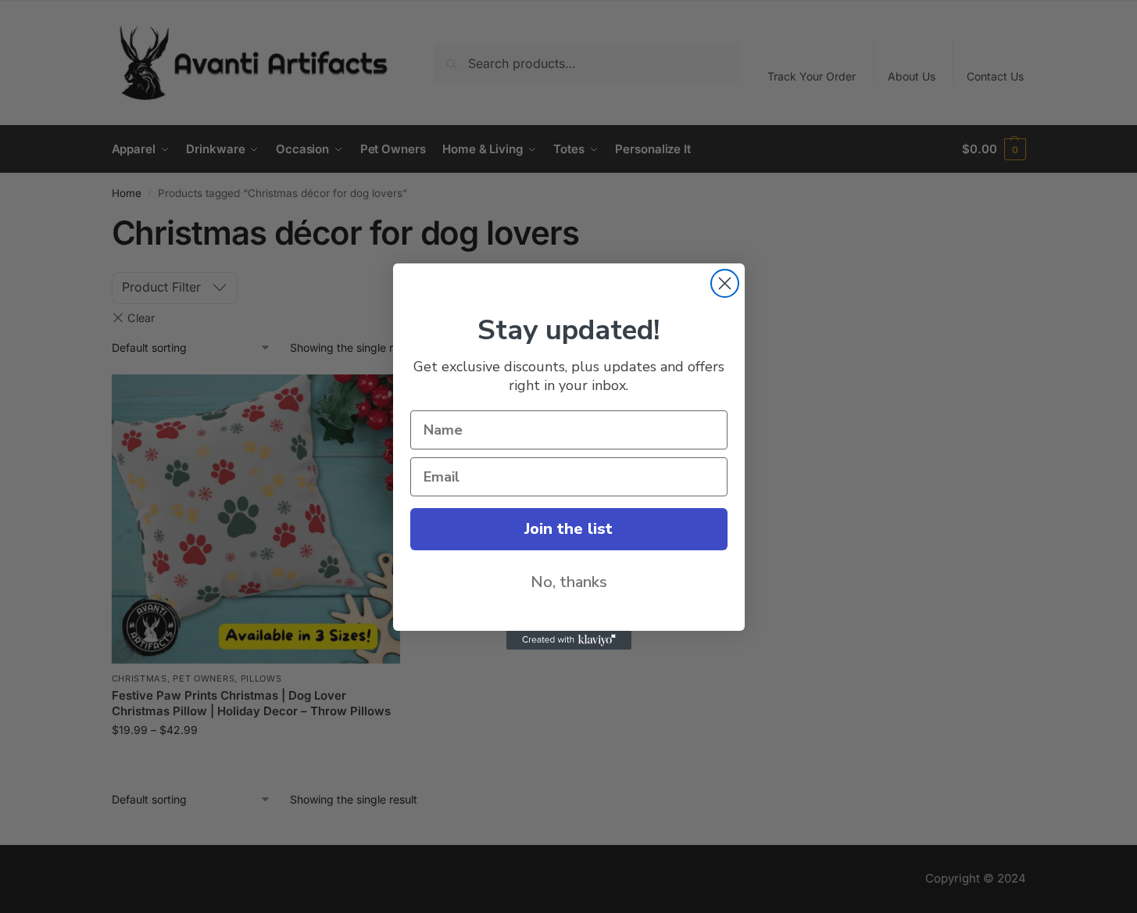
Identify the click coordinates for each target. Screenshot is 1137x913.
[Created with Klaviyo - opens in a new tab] (568, 640)
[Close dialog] (724, 283)
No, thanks (569, 582)
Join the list (568, 528)
